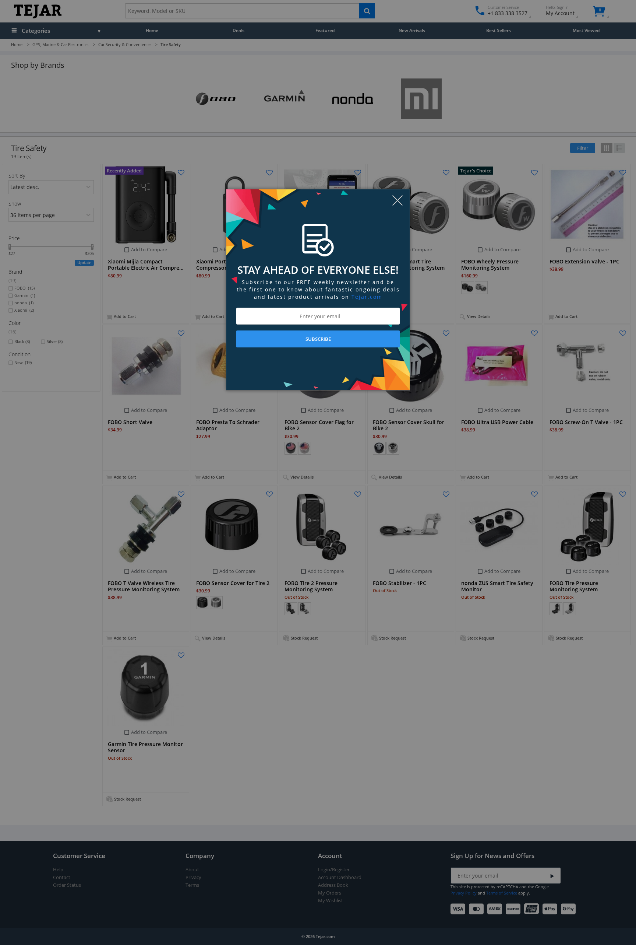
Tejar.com (366, 296)
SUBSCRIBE (318, 339)
